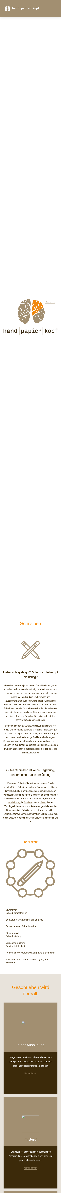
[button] (55, 8)
